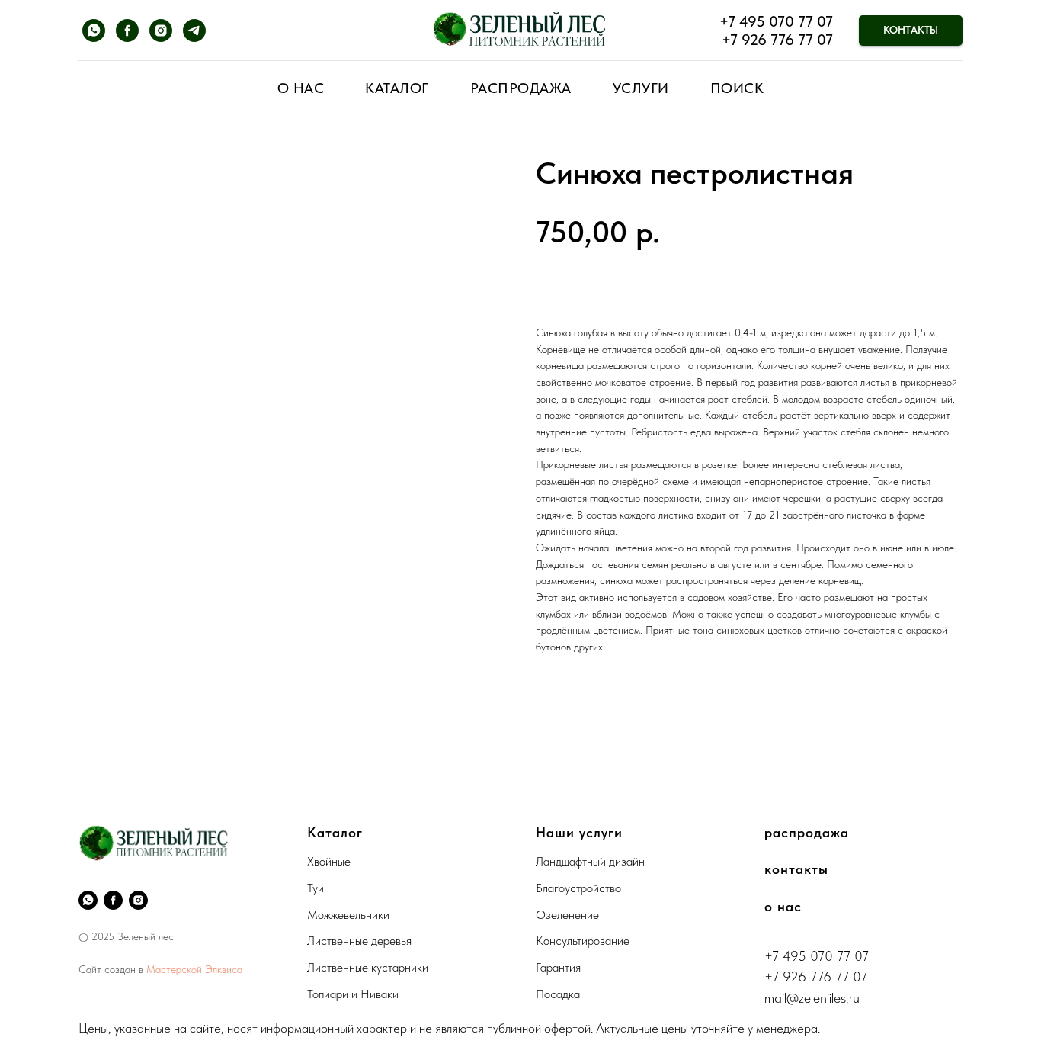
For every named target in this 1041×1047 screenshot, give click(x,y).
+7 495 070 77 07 (776, 21)
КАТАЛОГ (397, 88)
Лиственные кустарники (367, 967)
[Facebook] (127, 30)
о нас (783, 906)
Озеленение (567, 914)
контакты (796, 869)
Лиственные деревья (359, 940)
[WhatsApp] (93, 30)
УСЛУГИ (641, 88)
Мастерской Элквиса (194, 969)
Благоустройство (578, 888)
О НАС (301, 88)
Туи (315, 888)
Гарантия (558, 967)
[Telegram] (194, 30)
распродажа (806, 832)
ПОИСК (737, 88)
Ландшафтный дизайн (590, 861)
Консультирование (582, 940)
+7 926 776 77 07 (777, 40)
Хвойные (329, 861)
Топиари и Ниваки (353, 994)
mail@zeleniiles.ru (812, 998)
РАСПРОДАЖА (521, 88)
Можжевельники (348, 914)
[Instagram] (160, 30)
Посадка (558, 994)
